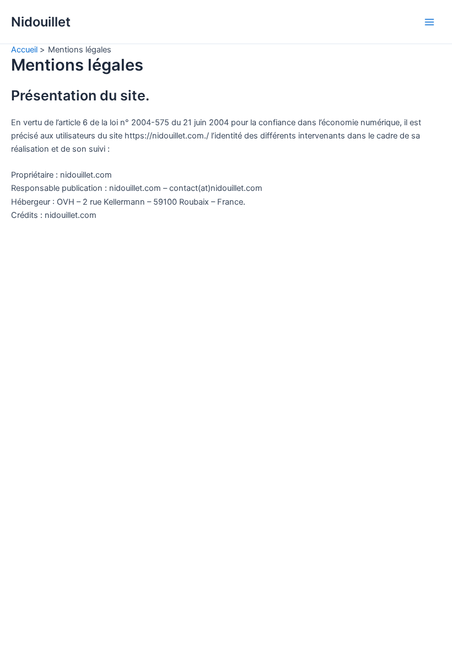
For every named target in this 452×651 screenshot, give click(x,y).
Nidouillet (41, 22)
